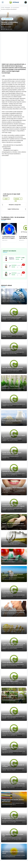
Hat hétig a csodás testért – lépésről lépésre (12, 748)
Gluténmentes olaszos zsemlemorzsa (13, 334)
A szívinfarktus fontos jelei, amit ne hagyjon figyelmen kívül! (8, 238)
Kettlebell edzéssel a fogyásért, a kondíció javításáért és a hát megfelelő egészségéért (13, 505)
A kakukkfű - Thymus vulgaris (10, 386)
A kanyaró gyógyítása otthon (10, 714)
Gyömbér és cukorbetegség (10, 471)
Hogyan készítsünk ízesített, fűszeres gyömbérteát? (13, 800)
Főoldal (2, 7)
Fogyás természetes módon (10, 559)
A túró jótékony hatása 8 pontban (12, 421)
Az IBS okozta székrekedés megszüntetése (9, 696)
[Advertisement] (14, 47)
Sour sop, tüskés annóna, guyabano (12, 367)
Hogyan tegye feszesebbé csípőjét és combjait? (13, 765)
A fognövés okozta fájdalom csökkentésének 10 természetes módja (13, 783)
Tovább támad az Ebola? (9, 402)
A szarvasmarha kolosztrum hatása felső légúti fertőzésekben (12, 574)
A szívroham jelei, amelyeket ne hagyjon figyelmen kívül (13, 436)
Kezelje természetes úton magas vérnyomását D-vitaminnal (11, 453)
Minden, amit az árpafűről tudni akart (13, 523)
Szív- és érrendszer (15, 7)
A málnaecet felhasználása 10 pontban (13, 541)
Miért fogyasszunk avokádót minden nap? (12, 835)
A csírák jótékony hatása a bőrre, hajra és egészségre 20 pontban (13, 817)
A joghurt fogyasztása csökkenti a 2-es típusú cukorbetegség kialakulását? (13, 644)
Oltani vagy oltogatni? (8, 298)
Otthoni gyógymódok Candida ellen (12, 662)
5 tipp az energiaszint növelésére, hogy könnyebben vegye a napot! (13, 680)
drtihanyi (16, 2)
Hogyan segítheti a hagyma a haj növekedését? (12, 349)
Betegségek (7, 7)
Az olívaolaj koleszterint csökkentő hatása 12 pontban (12, 592)
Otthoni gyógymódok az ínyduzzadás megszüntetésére (13, 488)
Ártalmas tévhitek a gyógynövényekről (13, 315)
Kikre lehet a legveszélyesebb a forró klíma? (12, 852)
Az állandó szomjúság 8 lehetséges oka (13, 610)
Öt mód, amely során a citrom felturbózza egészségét (11, 626)
